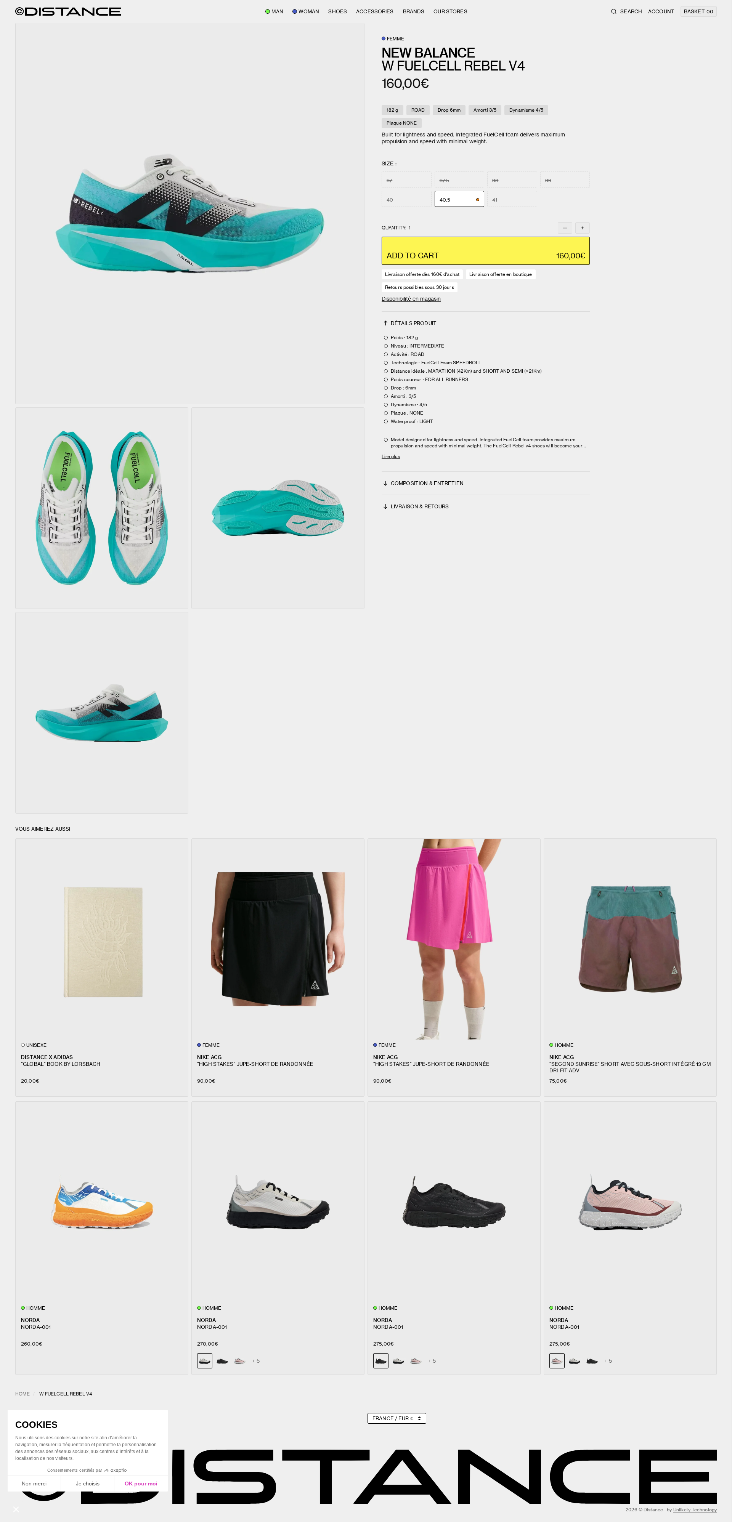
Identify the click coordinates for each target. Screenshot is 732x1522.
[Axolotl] (239, 1360)
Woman (309, 11)
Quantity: (396, 228)
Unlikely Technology (695, 1509)
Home (22, 1394)
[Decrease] (565, 228)
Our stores (450, 11)
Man (277, 11)
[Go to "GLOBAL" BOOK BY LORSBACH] (102, 939)
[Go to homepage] (68, 11)
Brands (414, 11)
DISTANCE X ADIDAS (47, 1057)
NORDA (30, 1320)
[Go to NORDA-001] (102, 1202)
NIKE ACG (209, 1057)
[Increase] (582, 228)
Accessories (374, 11)
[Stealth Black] (222, 1360)
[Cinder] (398, 1360)
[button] (190, 213)
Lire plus (391, 456)
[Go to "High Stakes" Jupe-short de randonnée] (278, 939)
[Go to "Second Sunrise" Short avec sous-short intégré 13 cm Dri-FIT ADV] (630, 939)
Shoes (337, 11)
